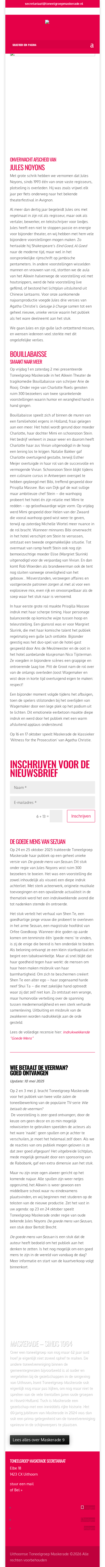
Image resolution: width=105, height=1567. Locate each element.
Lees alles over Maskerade (37, 1439)
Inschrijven (81, 816)
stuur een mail (22, 1484)
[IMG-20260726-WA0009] (52, 55)
